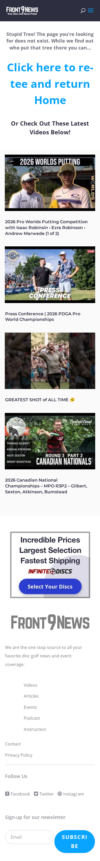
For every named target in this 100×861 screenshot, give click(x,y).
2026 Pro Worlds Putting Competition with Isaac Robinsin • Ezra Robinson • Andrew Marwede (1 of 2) (46, 227)
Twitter (46, 794)
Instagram (73, 794)
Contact (13, 744)
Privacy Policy (18, 755)
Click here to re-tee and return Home (50, 83)
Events (30, 707)
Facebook (20, 794)
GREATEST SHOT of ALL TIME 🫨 (40, 399)
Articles (31, 696)
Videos (30, 685)
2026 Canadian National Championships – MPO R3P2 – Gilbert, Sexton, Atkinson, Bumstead (46, 486)
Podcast (32, 718)
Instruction (35, 729)
